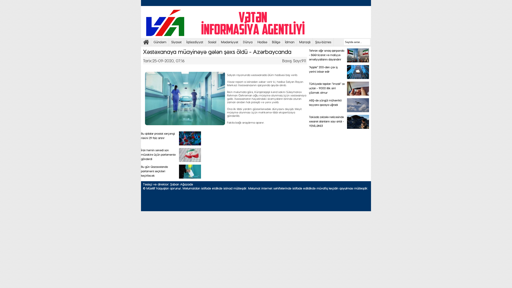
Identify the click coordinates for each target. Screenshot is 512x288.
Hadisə (262, 42)
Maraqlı (304, 42)
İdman (289, 42)
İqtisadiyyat (194, 42)
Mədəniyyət (229, 42)
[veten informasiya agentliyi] (146, 43)
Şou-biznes (323, 42)
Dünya (248, 42)
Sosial (212, 42)
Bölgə (276, 42)
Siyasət (176, 42)
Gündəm (160, 42)
